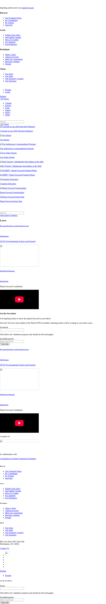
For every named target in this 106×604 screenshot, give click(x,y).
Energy (8, 105)
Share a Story (10, 55)
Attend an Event (11, 57)
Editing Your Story (12, 35)
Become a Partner (12, 61)
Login (7, 92)
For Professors (11, 44)
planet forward (28, 8)
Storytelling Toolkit (13, 37)
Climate (8, 103)
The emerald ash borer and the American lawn (14, 226)
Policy (7, 112)
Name (2, 586)
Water (7, 115)
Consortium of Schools (9, 459)
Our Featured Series (13, 18)
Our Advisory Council (14, 79)
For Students (10, 42)
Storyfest (8, 25)
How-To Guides (11, 40)
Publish (3, 96)
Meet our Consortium (14, 59)
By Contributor (11, 20)
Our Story (9, 74)
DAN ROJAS (4, 281)
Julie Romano (4, 236)
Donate (8, 64)
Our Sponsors (10, 81)
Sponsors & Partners (27, 459)
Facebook (4, 327)
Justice (8, 110)
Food (7, 108)
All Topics (4, 99)
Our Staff (9, 76)
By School (9, 23)
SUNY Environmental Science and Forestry (18, 241)
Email (7, 339)
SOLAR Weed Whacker (7, 271)
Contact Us (4, 548)
